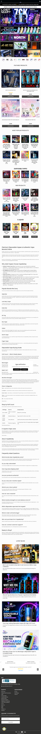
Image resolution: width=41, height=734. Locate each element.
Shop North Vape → (7, 337)
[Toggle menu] (1, 1)
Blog (2, 707)
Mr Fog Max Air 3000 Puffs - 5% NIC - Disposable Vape (34, 161)
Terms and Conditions (5, 702)
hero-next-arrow (40, 662)
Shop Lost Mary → (33, 304)
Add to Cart (6, 236)
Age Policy (3, 691)
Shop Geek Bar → (9, 298)
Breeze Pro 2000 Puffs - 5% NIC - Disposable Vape (6, 199)
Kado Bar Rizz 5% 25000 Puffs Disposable (15, 146)
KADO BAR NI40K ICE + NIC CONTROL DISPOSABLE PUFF (6, 146)
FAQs (2, 694)
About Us (3, 705)
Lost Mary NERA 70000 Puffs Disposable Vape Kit (34, 213)
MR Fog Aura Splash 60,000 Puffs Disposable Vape (30, 91)
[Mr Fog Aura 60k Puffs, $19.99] (10, 78)
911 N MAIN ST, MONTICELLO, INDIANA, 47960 (11, 684)
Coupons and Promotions (6, 693)
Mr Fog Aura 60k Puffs (11, 90)
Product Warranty (4, 697)
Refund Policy (4, 698)
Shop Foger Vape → (15, 344)
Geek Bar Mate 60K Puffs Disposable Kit (10, 119)
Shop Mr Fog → (24, 318)
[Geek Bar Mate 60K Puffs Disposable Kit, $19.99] (10, 108)
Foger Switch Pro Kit (25, 159)
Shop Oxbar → (23, 331)
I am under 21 (24, 369)
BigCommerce (22, 733)
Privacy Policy (3, 695)
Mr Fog (16, 691)
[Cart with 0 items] (40, 1)
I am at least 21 (17, 369)
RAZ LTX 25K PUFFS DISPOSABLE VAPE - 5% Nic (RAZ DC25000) (6, 213)
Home (2, 703)
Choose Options (11, 96)
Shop (2, 706)
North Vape (17, 693)
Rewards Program (4, 699)
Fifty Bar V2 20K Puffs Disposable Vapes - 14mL (6, 180)
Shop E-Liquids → (4, 435)
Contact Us (3, 709)
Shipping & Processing (5, 701)
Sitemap (2, 710)
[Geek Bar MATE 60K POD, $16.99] (30, 108)
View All (16, 694)
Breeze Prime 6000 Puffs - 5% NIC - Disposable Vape (16, 199)
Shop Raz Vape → (22, 324)
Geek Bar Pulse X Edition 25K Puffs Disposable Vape (25, 146)
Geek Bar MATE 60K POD (30, 119)
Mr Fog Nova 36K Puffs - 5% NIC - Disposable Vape (6, 161)
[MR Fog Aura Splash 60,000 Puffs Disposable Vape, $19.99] (30, 78)
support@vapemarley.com (19, 277)
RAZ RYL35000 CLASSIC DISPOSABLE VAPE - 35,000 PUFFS (34, 199)
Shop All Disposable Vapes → (6, 425)
